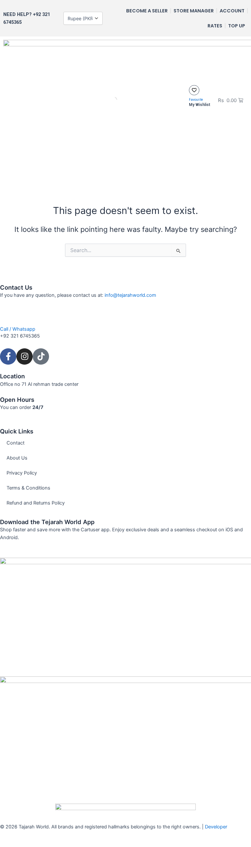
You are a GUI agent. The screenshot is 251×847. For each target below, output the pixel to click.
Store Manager (194, 11)
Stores (171, 174)
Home (79, 174)
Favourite (196, 99)
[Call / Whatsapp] (8, 316)
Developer (216, 827)
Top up (236, 26)
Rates (215, 26)
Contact (16, 443)
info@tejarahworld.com (130, 295)
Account (232, 11)
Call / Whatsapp (17, 329)
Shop (105, 174)
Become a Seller (147, 11)
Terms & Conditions (28, 488)
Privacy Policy (22, 473)
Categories (138, 174)
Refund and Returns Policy (36, 503)
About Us (17, 458)
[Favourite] (194, 90)
